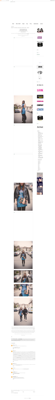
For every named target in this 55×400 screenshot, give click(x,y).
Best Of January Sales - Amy (40, 136)
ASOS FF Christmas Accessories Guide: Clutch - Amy (40, 146)
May (38, 166)
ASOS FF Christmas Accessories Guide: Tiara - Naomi (40, 152)
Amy (27, 23)
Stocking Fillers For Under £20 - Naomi (40, 142)
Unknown (14, 363)
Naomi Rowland (15, 340)
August (38, 163)
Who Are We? (18, 23)
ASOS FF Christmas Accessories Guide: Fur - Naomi (40, 156)
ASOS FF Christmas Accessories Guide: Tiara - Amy (40, 150)
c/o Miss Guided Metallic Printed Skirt (23, 30)
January (39, 169)
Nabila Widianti (14, 376)
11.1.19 (17, 376)
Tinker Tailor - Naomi (40, 135)
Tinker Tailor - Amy (39, 134)
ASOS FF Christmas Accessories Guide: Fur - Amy (40, 154)
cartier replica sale (15, 354)
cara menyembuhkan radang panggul (16, 373)
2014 (38, 131)
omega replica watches (19, 357)
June (38, 165)
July (38, 164)
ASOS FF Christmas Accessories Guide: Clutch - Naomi (40, 148)
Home (13, 23)
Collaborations (36, 23)
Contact (41, 23)
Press (31, 23)
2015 (38, 130)
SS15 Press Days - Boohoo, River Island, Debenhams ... (40, 157)
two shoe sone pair (18, 340)
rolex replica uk (19, 355)
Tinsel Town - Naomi (40, 144)
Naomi (23, 23)
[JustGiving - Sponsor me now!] (39, 38)
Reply (13, 361)
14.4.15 (15, 363)
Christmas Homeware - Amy (40, 141)
